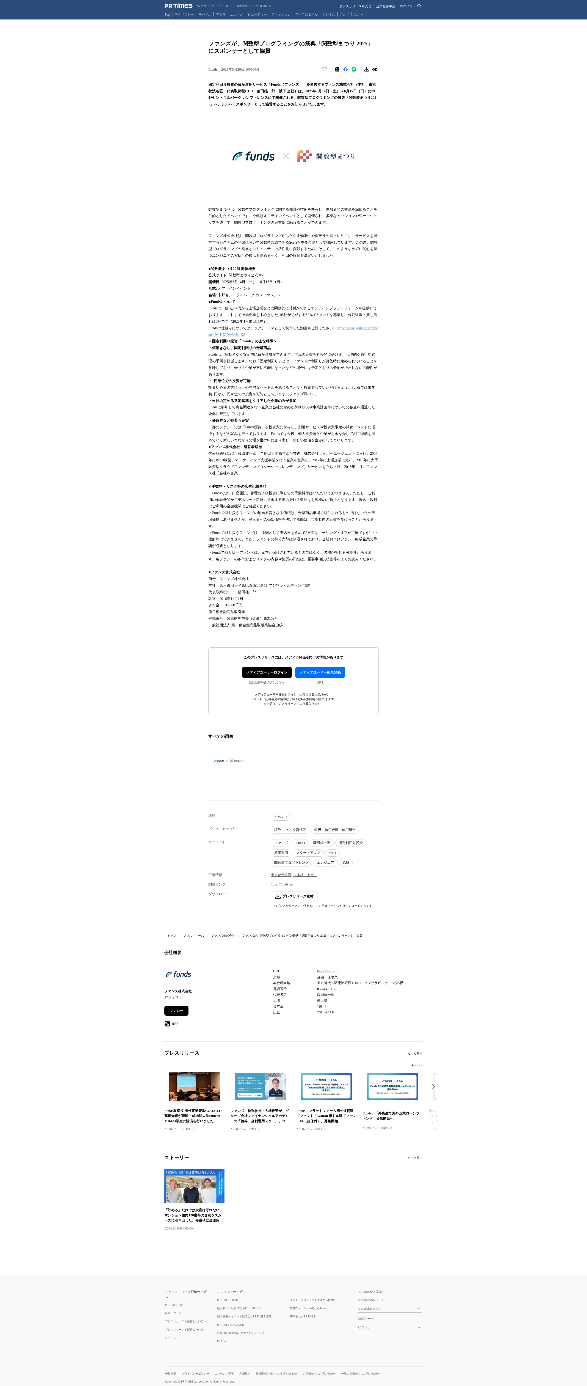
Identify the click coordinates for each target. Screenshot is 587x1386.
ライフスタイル (306, 14)
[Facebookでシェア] (345, 69)
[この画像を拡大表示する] (228, 760)
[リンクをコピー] (375, 69)
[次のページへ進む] (435, 1087)
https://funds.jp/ (282, 884)
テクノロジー (184, 14)
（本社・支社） (305, 875)
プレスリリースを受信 (355, 6)
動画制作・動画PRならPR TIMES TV (239, 1308)
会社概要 (170, 1373)
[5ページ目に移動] (422, 1065)
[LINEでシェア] (353, 69)
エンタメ (236, 14)
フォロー (176, 1011)
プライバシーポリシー (195, 1373)
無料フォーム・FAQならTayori (308, 1308)
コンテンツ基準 (224, 1373)
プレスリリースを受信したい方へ (185, 1321)
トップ (171, 935)
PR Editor (223, 1341)
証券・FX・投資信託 (290, 830)
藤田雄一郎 (321, 843)
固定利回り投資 (351, 843)
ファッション (281, 14)
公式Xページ (365, 1318)
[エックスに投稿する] (337, 69)
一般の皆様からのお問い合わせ (360, 1373)
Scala (332, 853)
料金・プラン (173, 1313)
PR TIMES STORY (227, 1300)
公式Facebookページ (370, 1300)
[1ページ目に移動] (412, 1065)
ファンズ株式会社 (223, 935)
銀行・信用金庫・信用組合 (335, 830)
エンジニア (325, 862)
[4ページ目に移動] (419, 1065)
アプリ (221, 14)
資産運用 (281, 853)
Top (167, 14)
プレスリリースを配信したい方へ (185, 1329)
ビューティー (257, 14)
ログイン (406, 6)
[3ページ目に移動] (417, 1065)
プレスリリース (193, 935)
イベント (281, 817)
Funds (300, 843)
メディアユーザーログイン (267, 672)
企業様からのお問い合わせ (319, 1373)
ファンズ (281, 843)
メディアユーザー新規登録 (320, 672)
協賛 (345, 862)
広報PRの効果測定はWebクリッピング (241, 1333)
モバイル (205, 14)
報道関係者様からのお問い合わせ (276, 1373)
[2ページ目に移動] (415, 1065)
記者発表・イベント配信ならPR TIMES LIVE (244, 1316)
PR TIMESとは (174, 1305)
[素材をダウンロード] (366, 69)
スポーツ (360, 14)
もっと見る (415, 1053)
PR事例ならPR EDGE (302, 1316)
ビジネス (328, 14)
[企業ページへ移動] (178, 975)
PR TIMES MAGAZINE (230, 1325)
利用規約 (244, 1373)
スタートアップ (308, 853)
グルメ (344, 14)
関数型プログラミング (291, 862)
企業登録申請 (385, 6)
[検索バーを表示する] (419, 6)
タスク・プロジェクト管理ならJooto (312, 1300)
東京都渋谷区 (281, 875)
